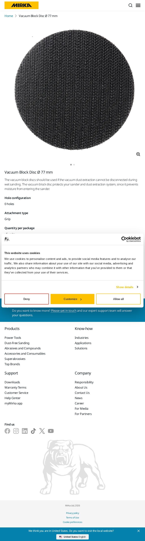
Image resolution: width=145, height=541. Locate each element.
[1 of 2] (71, 164)
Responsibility (84, 382)
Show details (124, 286)
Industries (81, 338)
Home (9, 16)
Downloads (12, 382)
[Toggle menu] (138, 5)
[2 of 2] (74, 164)
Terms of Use (72, 517)
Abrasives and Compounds (23, 348)
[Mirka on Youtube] (51, 431)
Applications (83, 343)
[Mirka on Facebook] (7, 431)
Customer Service (16, 393)
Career (79, 403)
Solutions (81, 348)
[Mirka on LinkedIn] (25, 431)
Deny (26, 299)
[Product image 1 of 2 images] (72, 91)
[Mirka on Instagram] (16, 431)
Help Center (13, 398)
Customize (70, 299)
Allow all (118, 299)
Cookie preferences (72, 522)
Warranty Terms (15, 387)
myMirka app (13, 403)
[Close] (138, 531)
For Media (81, 408)
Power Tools (13, 338)
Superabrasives (15, 359)
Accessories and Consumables (25, 353)
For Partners (83, 414)
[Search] (130, 5)
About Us (81, 387)
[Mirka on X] (42, 431)
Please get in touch (63, 310)
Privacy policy (72, 513)
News (78, 398)
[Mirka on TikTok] (33, 431)
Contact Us (82, 393)
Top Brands (12, 364)
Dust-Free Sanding (17, 343)
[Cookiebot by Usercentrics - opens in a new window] (124, 239)
